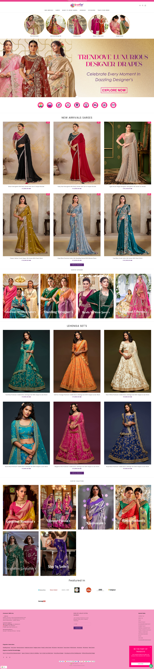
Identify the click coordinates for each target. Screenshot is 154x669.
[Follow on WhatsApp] (9, 657)
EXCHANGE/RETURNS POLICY (144, 624)
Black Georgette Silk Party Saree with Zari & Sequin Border (26, 186)
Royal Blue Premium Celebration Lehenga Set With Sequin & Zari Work (127, 466)
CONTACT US (141, 616)
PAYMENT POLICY (141, 626)
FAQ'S (139, 620)
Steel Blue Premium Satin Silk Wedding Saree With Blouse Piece (77, 258)
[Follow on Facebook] (3, 657)
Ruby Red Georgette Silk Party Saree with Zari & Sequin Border (77, 186)
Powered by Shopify (81, 665)
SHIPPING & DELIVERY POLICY (144, 628)
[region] (77, 68)
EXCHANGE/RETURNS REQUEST (144, 640)
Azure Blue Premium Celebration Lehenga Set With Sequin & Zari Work (26, 466)
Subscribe (140, 663)
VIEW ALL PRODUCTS (77, 264)
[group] (77, 68)
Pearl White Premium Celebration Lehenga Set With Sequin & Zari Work (127, 395)
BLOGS (139, 636)
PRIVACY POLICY (141, 622)
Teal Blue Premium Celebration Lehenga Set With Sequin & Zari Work (26, 395)
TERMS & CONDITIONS (143, 632)
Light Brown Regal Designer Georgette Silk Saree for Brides (127, 186)
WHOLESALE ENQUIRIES (143, 634)
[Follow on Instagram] (6, 657)
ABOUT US (140, 618)
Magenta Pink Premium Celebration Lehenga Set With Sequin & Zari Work (77, 466)
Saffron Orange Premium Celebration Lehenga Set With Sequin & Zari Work (77, 395)
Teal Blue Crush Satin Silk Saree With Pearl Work (127, 258)
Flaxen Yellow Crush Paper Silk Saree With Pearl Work (26, 258)
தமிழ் (81, 663)
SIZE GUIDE (140, 638)
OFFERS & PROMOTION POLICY (144, 630)
